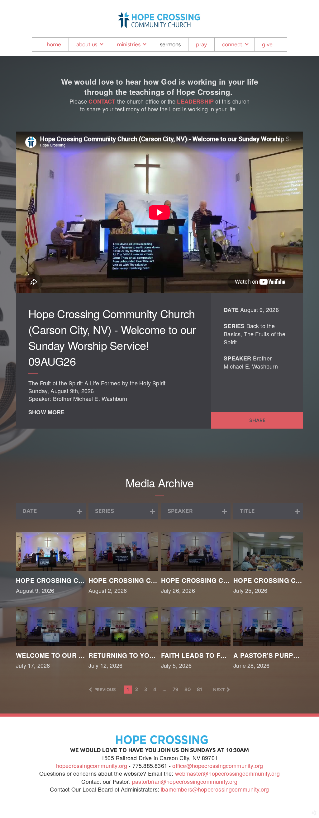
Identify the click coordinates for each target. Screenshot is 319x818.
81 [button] (199, 689)
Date (231, 310)
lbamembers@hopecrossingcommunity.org (215, 789)
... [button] (164, 689)
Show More (46, 412)
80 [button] (187, 689)
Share (257, 420)
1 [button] (128, 689)
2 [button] (136, 689)
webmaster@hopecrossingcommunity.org (227, 773)
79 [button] (175, 689)
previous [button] (105, 689)
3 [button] (145, 689)
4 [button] (154, 689)
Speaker (237, 358)
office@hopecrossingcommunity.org (217, 765)
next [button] (219, 689)
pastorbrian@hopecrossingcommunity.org (185, 781)
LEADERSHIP (195, 101)
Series (234, 326)
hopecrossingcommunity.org (91, 765)
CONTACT (101, 101)
